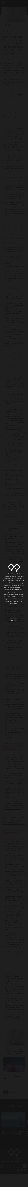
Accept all (14, 620)
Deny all (14, 609)
